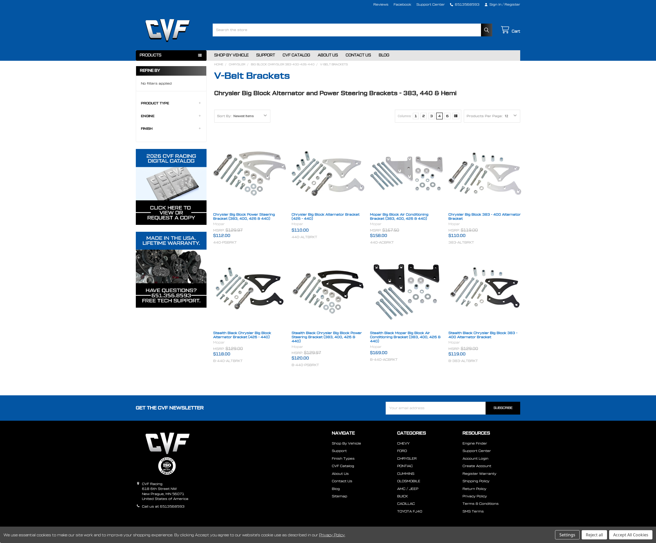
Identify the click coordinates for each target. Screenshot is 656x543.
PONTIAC (405, 466)
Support (265, 55)
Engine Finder (475, 443)
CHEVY (403, 443)
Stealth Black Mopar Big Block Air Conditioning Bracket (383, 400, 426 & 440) (405, 337)
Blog (384, 55)
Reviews (380, 4)
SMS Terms (473, 511)
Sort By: (224, 116)
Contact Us (358, 55)
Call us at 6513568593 (163, 506)
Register (512, 4)
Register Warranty (479, 473)
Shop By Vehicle (231, 55)
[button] (171, 103)
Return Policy (474, 488)
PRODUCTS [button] (150, 55)
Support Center (430, 4)
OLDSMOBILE (408, 481)
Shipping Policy (476, 481)
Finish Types (343, 458)
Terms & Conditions (481, 503)
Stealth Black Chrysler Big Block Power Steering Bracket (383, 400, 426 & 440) (327, 337)
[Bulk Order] (455, 116)
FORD (402, 450)
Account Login (475, 458)
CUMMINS (405, 473)
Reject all (594, 535)
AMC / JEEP (407, 488)
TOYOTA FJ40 (409, 511)
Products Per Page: (485, 116)
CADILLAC (406, 503)
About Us (328, 55)
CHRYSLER (407, 458)
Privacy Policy (475, 496)
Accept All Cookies (630, 535)
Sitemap (339, 496)
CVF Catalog (296, 55)
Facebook (402, 4)
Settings (567, 535)
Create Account (477, 466)
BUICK (402, 496)
